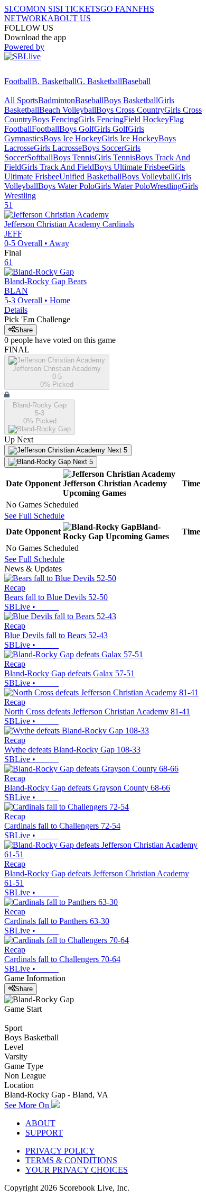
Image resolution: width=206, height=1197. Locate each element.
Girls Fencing (101, 119)
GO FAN (116, 8)
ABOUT (40, 1123)
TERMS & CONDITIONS (71, 1160)
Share (24, 330)
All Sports (21, 100)
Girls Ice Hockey (129, 138)
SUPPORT (44, 1132)
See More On (27, 1105)
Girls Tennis (115, 157)
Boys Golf (76, 128)
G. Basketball (99, 81)
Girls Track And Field (57, 166)
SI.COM (18, 8)
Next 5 (116, 450)
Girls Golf (111, 128)
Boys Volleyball (148, 176)
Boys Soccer (103, 147)
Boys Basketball (131, 100)
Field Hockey (146, 119)
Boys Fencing (55, 119)
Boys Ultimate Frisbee (131, 166)
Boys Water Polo (66, 186)
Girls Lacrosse (58, 147)
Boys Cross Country (130, 109)
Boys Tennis (74, 157)
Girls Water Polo (122, 186)
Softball (40, 157)
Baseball (136, 81)
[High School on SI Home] (45, 71)
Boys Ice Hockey (72, 138)
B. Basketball (54, 81)
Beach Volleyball (67, 109)
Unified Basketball (90, 176)
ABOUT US (69, 18)
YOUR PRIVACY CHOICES (76, 1169)
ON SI (44, 8)
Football (18, 81)
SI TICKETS (77, 8)
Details (15, 309)
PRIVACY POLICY (60, 1150)
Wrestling (166, 186)
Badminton (56, 100)
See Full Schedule (34, 515)
